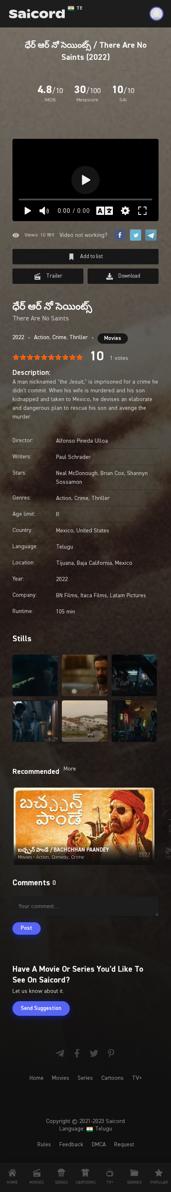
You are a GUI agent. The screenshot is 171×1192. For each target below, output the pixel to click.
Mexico (64, 531)
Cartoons (112, 1078)
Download (128, 276)
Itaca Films (94, 595)
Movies (112, 338)
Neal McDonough (77, 473)
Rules (44, 1145)
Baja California (94, 563)
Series (85, 1078)
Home (36, 1078)
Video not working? (83, 235)
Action (41, 337)
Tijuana (65, 563)
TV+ (137, 1078)
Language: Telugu (85, 1129)
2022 (18, 337)
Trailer (53, 276)
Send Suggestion (41, 1008)
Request (124, 1145)
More (70, 769)
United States (92, 531)
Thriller (78, 337)
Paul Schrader (73, 457)
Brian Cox (112, 473)
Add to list (91, 256)
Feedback (71, 1145)
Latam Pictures (128, 595)
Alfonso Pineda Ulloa (82, 441)
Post (26, 928)
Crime (59, 337)
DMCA (99, 1145)
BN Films (67, 595)
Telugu (64, 547)
